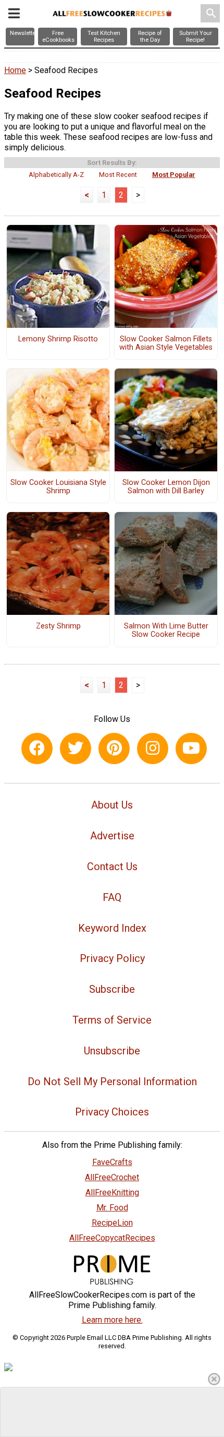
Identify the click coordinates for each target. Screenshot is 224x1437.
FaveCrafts (112, 1162)
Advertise (112, 835)
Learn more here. (112, 1320)
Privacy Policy (112, 958)
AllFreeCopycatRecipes (112, 1238)
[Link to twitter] (75, 748)
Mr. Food (112, 1208)
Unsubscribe (112, 1050)
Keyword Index (112, 928)
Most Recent (118, 175)
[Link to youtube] (191, 748)
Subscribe (112, 989)
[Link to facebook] (37, 748)
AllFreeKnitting (112, 1192)
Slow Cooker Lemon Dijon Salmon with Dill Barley (166, 487)
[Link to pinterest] (114, 748)
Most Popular (173, 175)
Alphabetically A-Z (56, 175)
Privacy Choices (112, 1112)
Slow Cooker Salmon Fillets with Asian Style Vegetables (166, 343)
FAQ (112, 897)
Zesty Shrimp (58, 626)
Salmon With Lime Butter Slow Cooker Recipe (166, 630)
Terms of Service (112, 1020)
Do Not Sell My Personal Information (112, 1081)
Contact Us (112, 866)
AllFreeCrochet (112, 1177)
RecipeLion (112, 1223)
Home (15, 70)
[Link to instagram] (152, 748)
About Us (112, 805)
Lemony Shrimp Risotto (58, 339)
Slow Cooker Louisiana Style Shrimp (58, 487)
